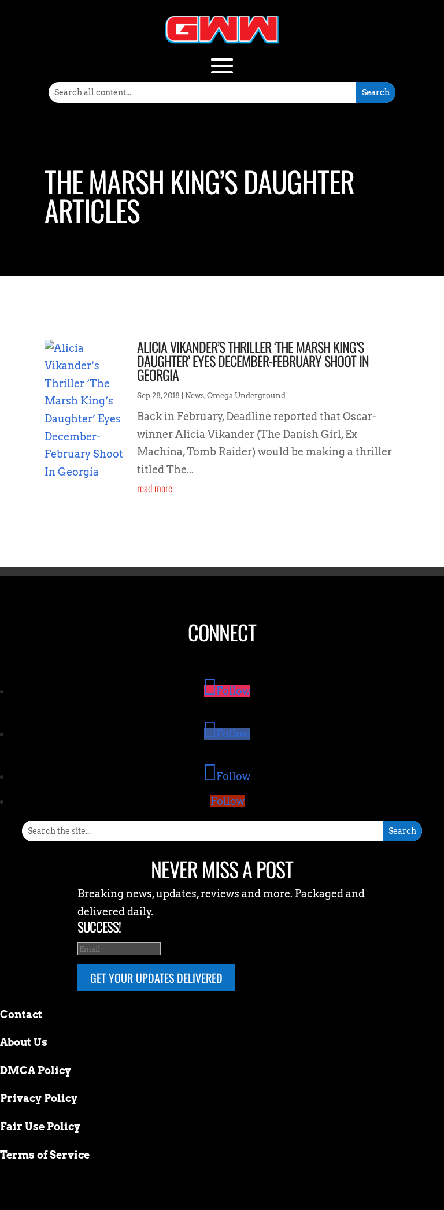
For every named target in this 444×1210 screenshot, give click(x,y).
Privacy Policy (38, 1098)
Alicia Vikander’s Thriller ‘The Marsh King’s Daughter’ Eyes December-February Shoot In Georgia (253, 360)
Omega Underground (246, 395)
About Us (23, 1042)
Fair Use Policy (40, 1126)
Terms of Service (45, 1155)
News (194, 395)
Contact (21, 1014)
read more (154, 487)
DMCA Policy (35, 1070)
